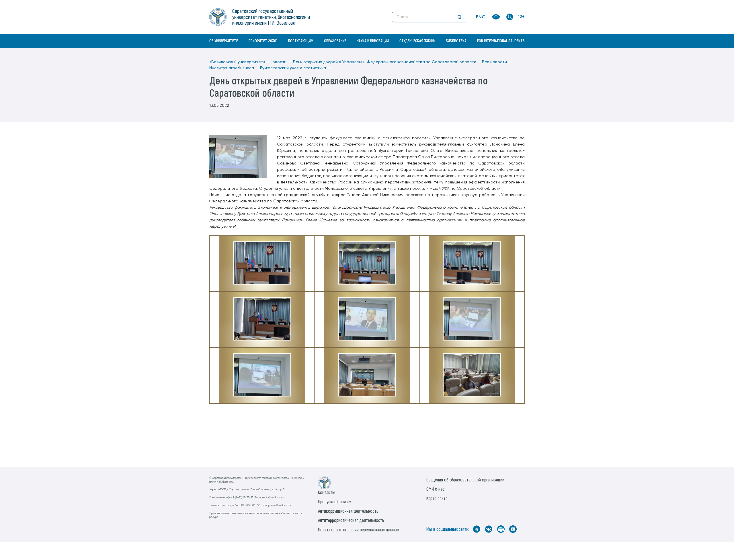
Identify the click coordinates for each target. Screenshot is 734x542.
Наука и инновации (373, 40)
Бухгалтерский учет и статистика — (295, 68)
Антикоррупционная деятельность (348, 511)
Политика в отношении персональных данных (358, 529)
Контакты (326, 492)
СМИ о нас (435, 488)
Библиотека (456, 40)
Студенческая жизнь (417, 40)
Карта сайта (437, 498)
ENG (481, 17)
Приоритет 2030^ (263, 40)
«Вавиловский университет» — (239, 62)
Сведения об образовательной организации (465, 479)
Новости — (281, 62)
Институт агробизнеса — (234, 68)
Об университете (223, 40)
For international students (501, 40)
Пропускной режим (334, 501)
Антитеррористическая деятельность (351, 520)
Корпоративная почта (510, 53)
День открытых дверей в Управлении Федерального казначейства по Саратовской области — (386, 62)
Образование (335, 40)
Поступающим (300, 40)
